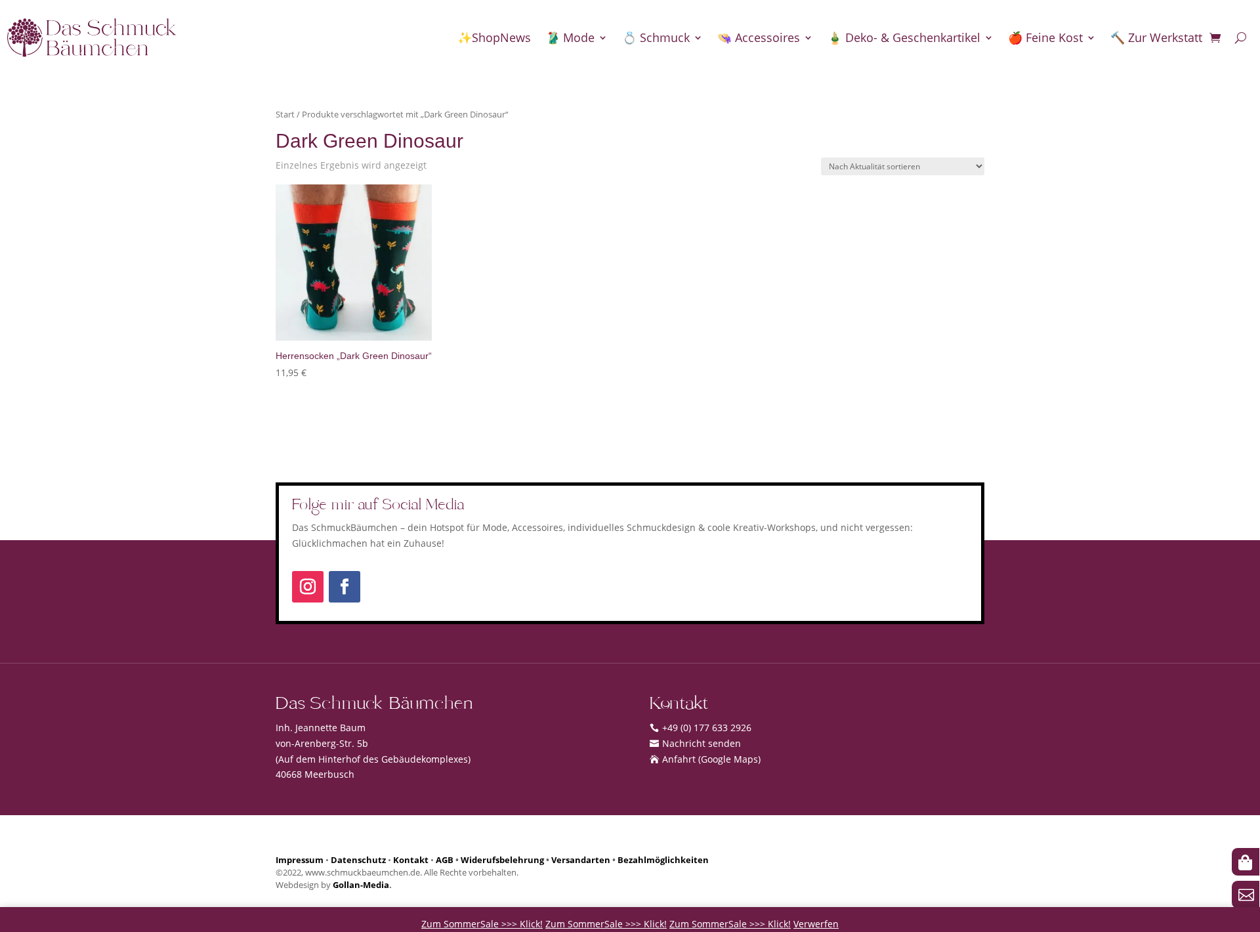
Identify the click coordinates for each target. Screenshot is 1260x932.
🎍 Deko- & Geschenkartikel (904, 37)
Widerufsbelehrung (502, 860)
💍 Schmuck (656, 37)
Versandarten (580, 860)
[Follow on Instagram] (308, 587)
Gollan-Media (361, 885)
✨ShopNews (494, 37)
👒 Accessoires (758, 37)
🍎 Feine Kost (1045, 37)
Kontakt (411, 860)
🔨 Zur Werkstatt (1156, 37)
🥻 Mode (570, 37)
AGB (444, 860)
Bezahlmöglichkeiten (663, 860)
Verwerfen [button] (816, 924)
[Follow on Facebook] (344, 587)
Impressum (300, 860)
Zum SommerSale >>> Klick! (482, 924)
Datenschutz (358, 860)
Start (285, 114)
